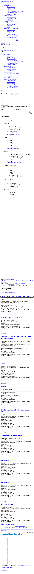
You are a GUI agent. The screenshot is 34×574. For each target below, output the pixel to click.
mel (11, 279)
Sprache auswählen (5, 44)
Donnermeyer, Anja (13, 128)
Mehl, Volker (12, 126)
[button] (31, 112)
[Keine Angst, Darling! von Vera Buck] (4, 554)
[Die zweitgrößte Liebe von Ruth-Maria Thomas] (4, 564)
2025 (10, 142)
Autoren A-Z (12, 183)
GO (17, 40)
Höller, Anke (12, 131)
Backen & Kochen (13, 184)
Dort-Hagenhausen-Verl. (15, 156)
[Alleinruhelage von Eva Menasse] (4, 545)
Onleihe (10, 169)
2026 (10, 140)
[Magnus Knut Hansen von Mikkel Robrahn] (19, 545)
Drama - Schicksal (13, 186)
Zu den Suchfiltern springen (8, 292)
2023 (10, 145)
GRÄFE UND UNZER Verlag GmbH (18, 154)
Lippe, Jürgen (12, 132)
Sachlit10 (11, 170)
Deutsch (11, 192)
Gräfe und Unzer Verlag (15, 158)
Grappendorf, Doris (13, 129)
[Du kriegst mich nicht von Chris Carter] (19, 554)
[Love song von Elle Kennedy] (27, 545)
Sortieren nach (4, 283)
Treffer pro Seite (23, 285)
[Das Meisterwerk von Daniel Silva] (12, 554)
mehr (8, 279)
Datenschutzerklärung (26, 565)
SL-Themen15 (12, 175)
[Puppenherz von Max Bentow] (27, 554)
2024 (10, 143)
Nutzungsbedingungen (6, 567)
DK (9, 161)
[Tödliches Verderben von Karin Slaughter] (12, 564)
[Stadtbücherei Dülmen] (7, 1)
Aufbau (10, 159)
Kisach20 (11, 173)
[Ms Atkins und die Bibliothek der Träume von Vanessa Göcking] (12, 545)
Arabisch (11, 194)
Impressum (4, 570)
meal (13, 279)
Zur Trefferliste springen (7, 120)
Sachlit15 (11, 172)
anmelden (3, 43)
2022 (10, 147)
